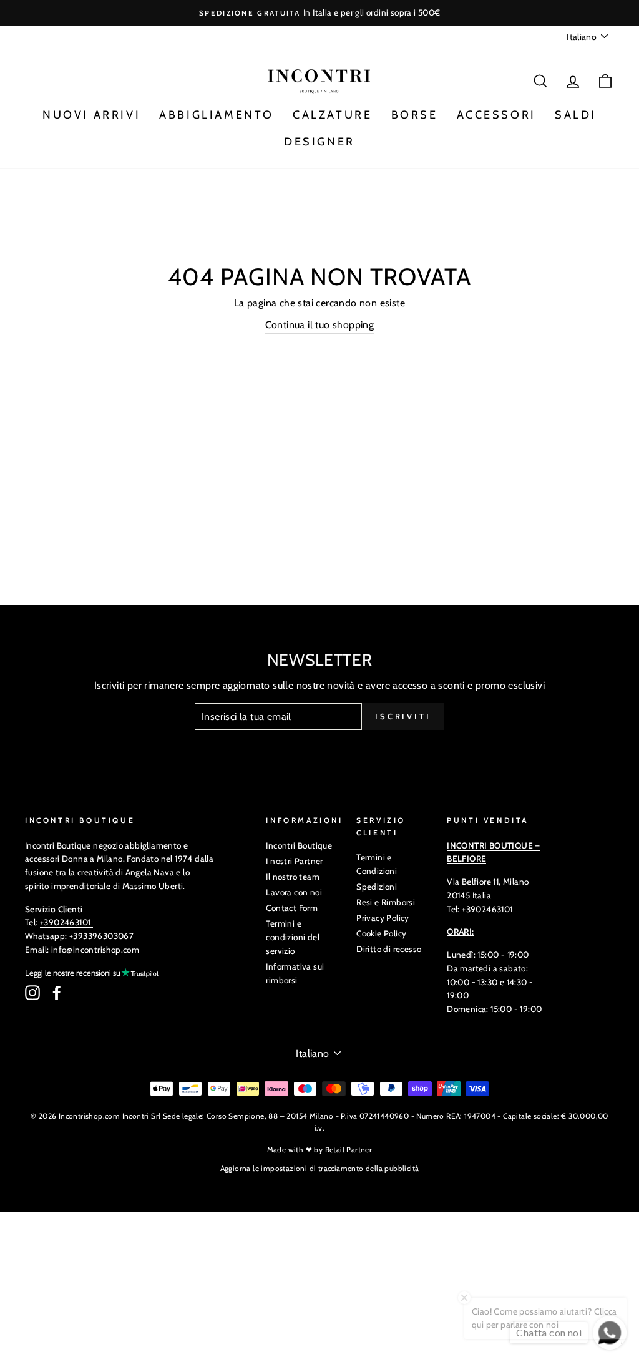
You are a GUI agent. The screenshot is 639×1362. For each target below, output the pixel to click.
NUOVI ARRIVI (91, 115)
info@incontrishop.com (95, 950)
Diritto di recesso (388, 949)
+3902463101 (65, 922)
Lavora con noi (294, 892)
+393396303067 (101, 936)
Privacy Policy (382, 918)
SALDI (576, 115)
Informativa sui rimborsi (295, 973)
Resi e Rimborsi (385, 902)
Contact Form (292, 908)
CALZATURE (332, 115)
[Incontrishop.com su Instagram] (32, 992)
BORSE (414, 115)
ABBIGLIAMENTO (216, 115)
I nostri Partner (294, 861)
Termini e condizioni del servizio (293, 937)
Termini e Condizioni (376, 864)
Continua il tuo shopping (319, 325)
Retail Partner (349, 1149)
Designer (319, 141)
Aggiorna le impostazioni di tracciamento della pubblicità (319, 1168)
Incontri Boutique (299, 845)
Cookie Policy (381, 933)
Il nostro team (293, 877)
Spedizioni (376, 887)
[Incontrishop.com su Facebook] (56, 992)
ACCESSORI (496, 115)
